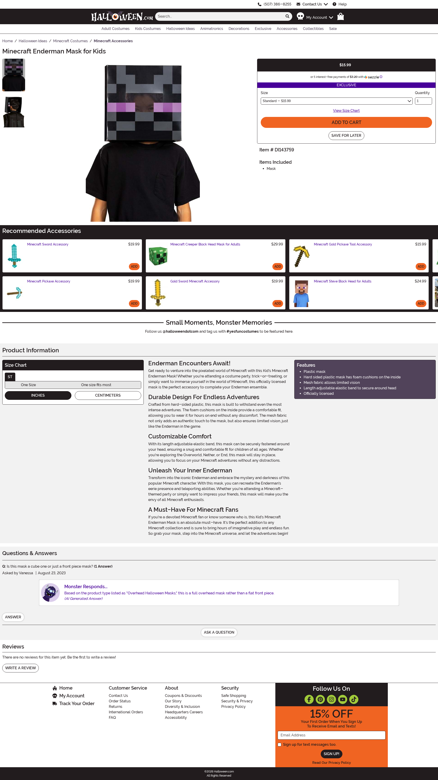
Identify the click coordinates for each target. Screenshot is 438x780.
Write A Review (20, 668)
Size (264, 93)
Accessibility (176, 717)
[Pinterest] (320, 699)
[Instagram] (331, 699)
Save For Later (346, 135)
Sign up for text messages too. (309, 744)
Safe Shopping (233, 695)
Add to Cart (346, 122)
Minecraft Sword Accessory (47, 244)
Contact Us (312, 4)
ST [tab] (10, 377)
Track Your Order (76, 703)
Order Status (120, 701)
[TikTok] (353, 699)
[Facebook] (309, 699)
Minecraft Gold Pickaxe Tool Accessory (343, 244)
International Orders (126, 712)
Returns (115, 706)
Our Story (173, 701)
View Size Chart (346, 110)
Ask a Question (219, 632)
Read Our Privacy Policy (331, 763)
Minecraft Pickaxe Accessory (48, 281)
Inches (38, 395)
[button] (315, 16)
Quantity (422, 93)
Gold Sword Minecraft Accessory (195, 281)
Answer (13, 617)
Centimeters (108, 395)
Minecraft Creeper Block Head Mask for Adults (205, 244)
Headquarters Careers (184, 712)
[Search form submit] (287, 16)
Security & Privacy (237, 701)
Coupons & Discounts (183, 695)
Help (343, 4)
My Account (71, 695)
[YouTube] (342, 699)
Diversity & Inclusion (182, 706)
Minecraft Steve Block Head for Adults (342, 281)
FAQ (112, 717)
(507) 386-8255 (277, 4)
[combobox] (219, 16)
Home (66, 688)
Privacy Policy (233, 706)
